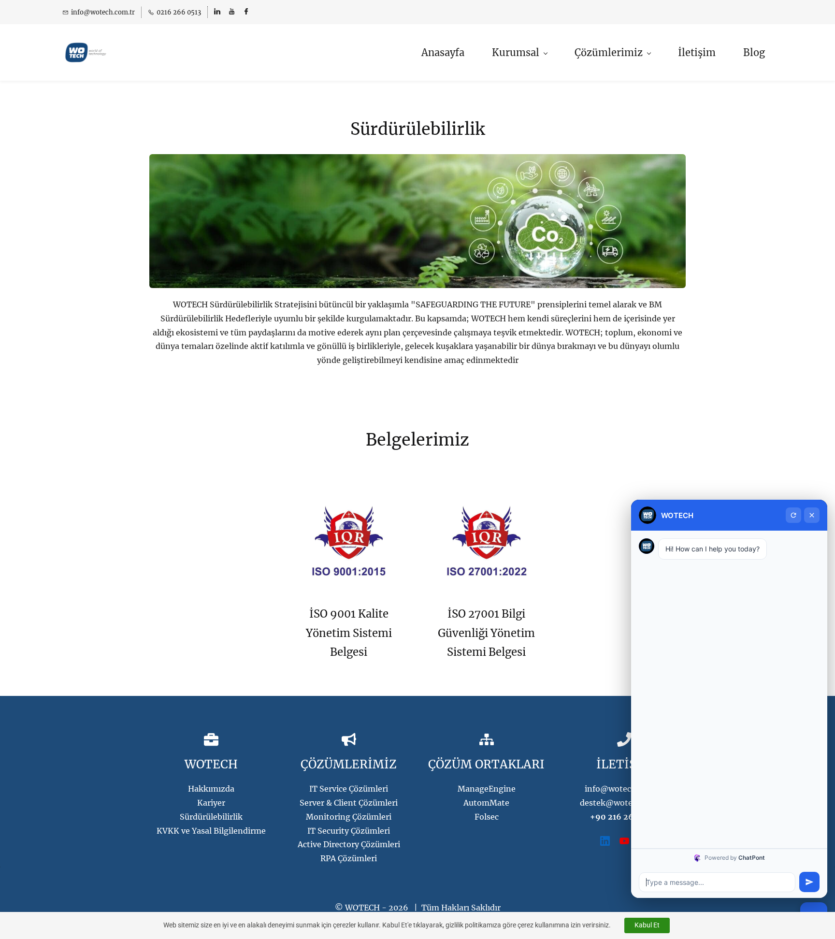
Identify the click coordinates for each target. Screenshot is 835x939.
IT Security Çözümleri (348, 831)
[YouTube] (624, 841)
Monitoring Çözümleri (348, 817)
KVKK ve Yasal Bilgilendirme (211, 831)
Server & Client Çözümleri (349, 803)
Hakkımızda (211, 789)
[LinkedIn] (605, 841)
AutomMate (486, 803)
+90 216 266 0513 (624, 817)
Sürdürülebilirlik (211, 817)
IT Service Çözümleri (348, 789)
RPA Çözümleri (348, 858)
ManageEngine (487, 789)
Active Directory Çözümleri (349, 844)
